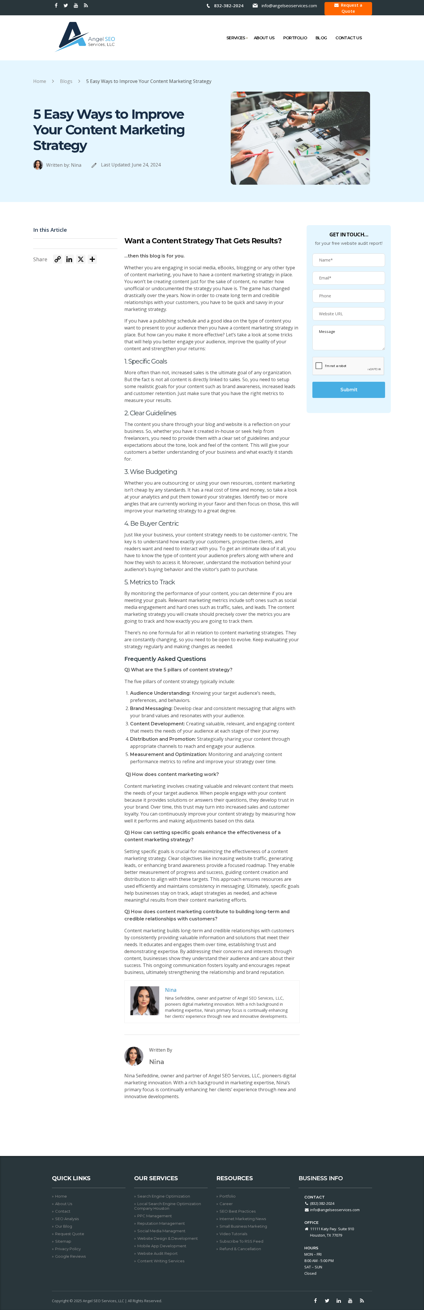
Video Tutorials (233, 1233)
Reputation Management (161, 1223)
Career (226, 1203)
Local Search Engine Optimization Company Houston (167, 1206)
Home (39, 81)
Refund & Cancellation (240, 1248)
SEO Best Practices (237, 1211)
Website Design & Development (167, 1238)
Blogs (66, 81)
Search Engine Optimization (163, 1196)
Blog (321, 37)
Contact (62, 1211)
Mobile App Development (161, 1246)
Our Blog (63, 1226)
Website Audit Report (157, 1253)
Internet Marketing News (242, 1218)
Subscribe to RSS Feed (241, 1241)
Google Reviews (70, 1256)
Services (235, 37)
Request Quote (69, 1233)
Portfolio (295, 37)
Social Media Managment (161, 1231)
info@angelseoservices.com (289, 5)
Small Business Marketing (243, 1226)
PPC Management (154, 1215)
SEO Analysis (67, 1218)
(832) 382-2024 (322, 1203)
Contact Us (348, 37)
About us (264, 37)
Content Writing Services (160, 1261)
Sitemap (63, 1241)
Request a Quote (351, 8)
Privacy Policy (68, 1248)
